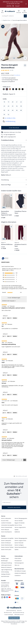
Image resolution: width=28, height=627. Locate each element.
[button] (24, 460)
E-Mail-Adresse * (7, 502)
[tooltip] (5, 258)
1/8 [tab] (14, 58)
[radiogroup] (14, 88)
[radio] (4, 89)
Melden (15, 318)
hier (26, 288)
